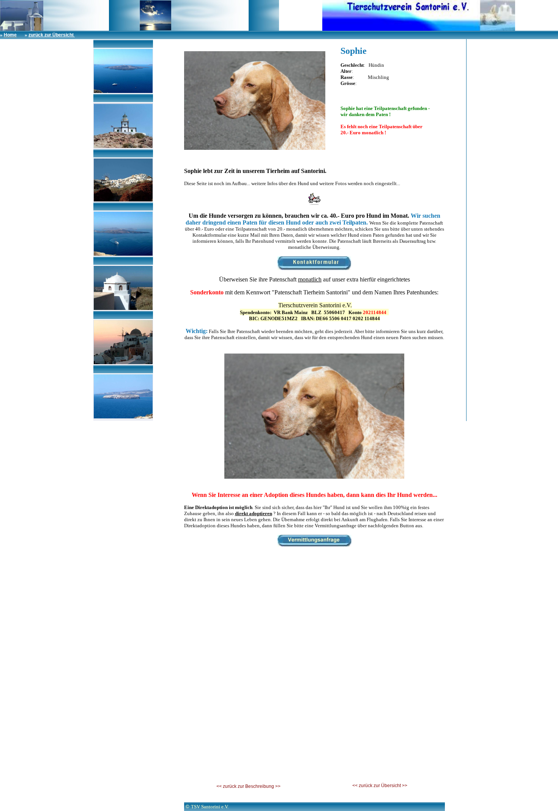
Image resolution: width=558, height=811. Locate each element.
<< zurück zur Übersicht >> (379, 785)
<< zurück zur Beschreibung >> (248, 786)
